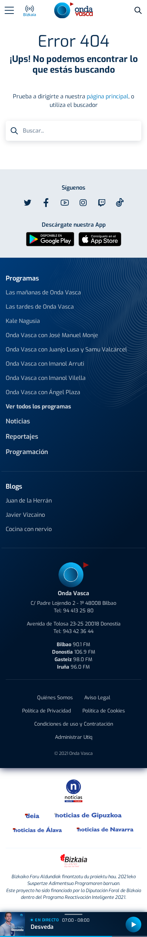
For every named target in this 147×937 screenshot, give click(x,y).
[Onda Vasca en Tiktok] (119, 202)
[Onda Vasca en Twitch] (102, 203)
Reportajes (22, 436)
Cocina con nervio (29, 529)
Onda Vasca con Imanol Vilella (46, 378)
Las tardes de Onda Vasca (40, 306)
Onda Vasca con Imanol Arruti (45, 363)
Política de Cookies (103, 710)
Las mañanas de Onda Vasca (43, 292)
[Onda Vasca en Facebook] (46, 203)
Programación (27, 452)
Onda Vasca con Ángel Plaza (43, 392)
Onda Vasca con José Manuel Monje (52, 335)
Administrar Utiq (73, 737)
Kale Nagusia (23, 321)
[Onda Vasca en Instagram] (83, 203)
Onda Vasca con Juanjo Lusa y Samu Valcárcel (66, 349)
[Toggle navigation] (9, 10)
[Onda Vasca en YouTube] (64, 203)
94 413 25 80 (78, 610)
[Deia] (32, 815)
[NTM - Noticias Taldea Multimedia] (73, 790)
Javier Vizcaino (25, 515)
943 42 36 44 (78, 631)
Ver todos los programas (38, 406)
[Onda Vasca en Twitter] (27, 203)
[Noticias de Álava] (37, 829)
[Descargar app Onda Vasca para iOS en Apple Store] (99, 239)
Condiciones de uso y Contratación (73, 724)
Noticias (18, 421)
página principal (107, 96)
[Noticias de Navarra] (105, 829)
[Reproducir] (133, 924)
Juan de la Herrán (29, 500)
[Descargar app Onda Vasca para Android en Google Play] (50, 239)
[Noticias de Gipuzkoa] (88, 815)
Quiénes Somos (55, 697)
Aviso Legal (97, 697)
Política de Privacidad (46, 710)
